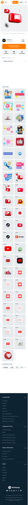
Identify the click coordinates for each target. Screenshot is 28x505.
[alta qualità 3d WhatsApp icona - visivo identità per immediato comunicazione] (8, 415)
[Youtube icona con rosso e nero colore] (8, 438)
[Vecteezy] (2, 2)
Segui (23, 41)
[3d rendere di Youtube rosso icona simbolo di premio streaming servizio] (8, 367)
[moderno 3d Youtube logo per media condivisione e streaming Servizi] (8, 272)
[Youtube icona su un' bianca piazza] (8, 427)
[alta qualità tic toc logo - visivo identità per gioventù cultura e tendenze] (8, 379)
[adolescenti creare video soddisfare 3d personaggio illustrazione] (8, 450)
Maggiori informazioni (8, 61)
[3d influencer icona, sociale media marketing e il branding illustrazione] (8, 177)
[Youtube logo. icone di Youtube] (8, 462)
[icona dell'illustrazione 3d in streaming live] (8, 248)
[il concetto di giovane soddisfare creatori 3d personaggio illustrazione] (8, 141)
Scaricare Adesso (14, 46)
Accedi (21, 2)
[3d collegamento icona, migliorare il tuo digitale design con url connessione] (8, 236)
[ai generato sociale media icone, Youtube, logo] (8, 403)
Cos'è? (13, 57)
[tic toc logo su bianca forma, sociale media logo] (8, 355)
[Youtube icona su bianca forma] (8, 343)
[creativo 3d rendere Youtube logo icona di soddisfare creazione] (8, 296)
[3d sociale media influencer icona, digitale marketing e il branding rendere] (8, 94)
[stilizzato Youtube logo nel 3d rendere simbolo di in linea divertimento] (8, 332)
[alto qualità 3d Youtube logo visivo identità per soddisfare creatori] (8, 308)
